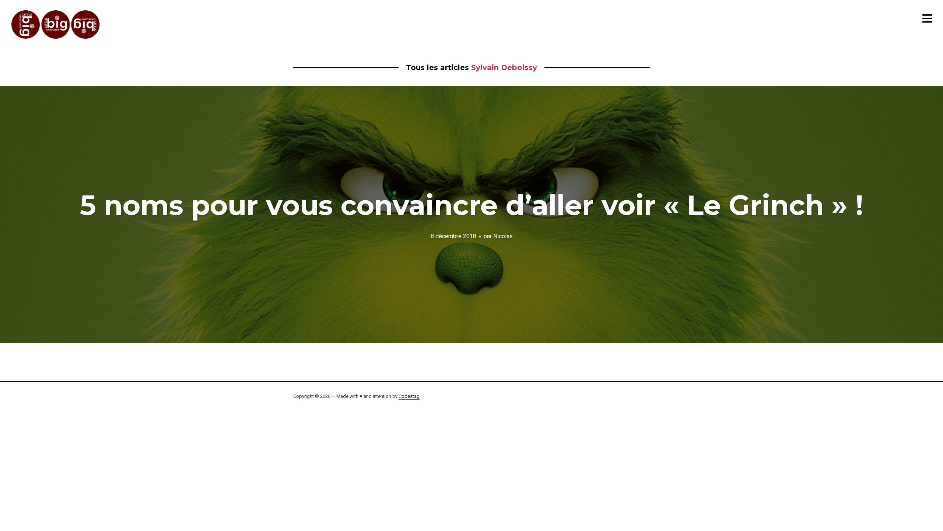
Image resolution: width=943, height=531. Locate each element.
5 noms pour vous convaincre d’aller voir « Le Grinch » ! (471, 205)
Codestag (409, 396)
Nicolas (503, 235)
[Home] (56, 24)
